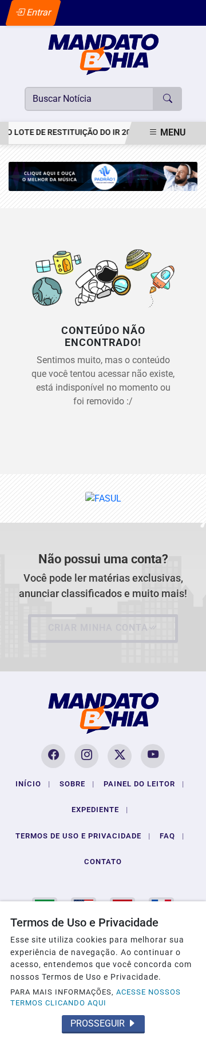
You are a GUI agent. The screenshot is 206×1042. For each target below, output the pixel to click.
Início (32, 783)
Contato (103, 861)
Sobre (77, 783)
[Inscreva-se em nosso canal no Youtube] (153, 756)
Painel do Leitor (144, 783)
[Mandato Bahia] (103, 54)
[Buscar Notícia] (167, 99)
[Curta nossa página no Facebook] (53, 756)
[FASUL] (103, 497)
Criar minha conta (98, 627)
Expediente (100, 809)
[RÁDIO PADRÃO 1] (103, 175)
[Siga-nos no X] (120, 756)
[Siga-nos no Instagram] (86, 756)
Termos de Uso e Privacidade (82, 836)
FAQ (172, 836)
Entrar (38, 12)
